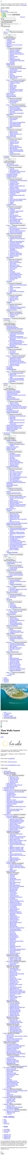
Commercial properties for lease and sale (16, 395)
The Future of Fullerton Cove (16, 537)
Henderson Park (13, 910)
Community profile (14, 296)
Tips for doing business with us (14, 426)
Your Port (12, 603)
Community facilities (14, 660)
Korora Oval (13, 985)
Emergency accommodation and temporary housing (17, 186)
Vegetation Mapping (11, 369)
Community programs (15, 82)
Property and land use (15, 663)
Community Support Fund (16, 242)
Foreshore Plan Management (16, 336)
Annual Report (13, 617)
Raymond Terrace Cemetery (16, 828)
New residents (10, 257)
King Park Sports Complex (16, 984)
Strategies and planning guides (14, 524)
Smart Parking (13, 72)
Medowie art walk (14, 776)
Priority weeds (13, 374)
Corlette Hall (13, 835)
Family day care (13, 131)
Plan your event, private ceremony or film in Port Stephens (18, 228)
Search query (4, 23)
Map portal (12, 674)
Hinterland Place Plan (15, 516)
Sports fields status (14, 968)
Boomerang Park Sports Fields (17, 973)
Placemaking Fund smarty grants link (18, 1066)
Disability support (14, 184)
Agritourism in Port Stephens (13, 392)
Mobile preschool (14, 132)
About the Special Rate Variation (17, 645)
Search (6, 1126)
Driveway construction (15, 456)
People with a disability (15, 287)
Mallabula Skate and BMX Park (17, 1007)
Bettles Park (12, 883)
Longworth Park (13, 921)
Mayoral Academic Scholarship (17, 246)
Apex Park (12, 877)
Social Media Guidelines (15, 630)
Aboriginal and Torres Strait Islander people (17, 1090)
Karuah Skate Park (14, 1004)
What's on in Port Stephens (16, 232)
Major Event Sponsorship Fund (17, 241)
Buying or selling (11, 449)
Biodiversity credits (11, 326)
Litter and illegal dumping (16, 147)
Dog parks (9, 43)
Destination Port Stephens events (14, 427)
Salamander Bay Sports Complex (17, 992)
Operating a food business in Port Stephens (17, 406)
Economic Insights (11, 397)
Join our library (13, 85)
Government (12, 193)
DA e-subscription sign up (16, 481)
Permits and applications (12, 412)
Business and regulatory (15, 667)
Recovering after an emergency (17, 54)
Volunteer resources (14, 353)
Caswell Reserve (13, 893)
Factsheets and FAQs (15, 364)
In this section (4, 768)
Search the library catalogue (16, 90)
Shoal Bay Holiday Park (15, 1029)
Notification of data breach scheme (18, 581)
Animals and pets (11, 39)
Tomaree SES (13, 964)
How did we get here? (15, 649)
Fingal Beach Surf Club (15, 1021)
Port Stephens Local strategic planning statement (16, 547)
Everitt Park (12, 898)
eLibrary (12, 84)
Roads (8, 105)
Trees (8, 551)
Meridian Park (13, 925)
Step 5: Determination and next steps (18, 477)
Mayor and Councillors (12, 591)
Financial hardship (14, 101)
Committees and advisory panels (14, 562)
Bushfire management (15, 59)
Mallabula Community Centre (17, 847)
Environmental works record (16, 373)
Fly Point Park (13, 906)
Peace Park (12, 931)
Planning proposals (11, 508)
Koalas (8, 355)
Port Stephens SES (14, 962)
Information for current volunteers (17, 307)
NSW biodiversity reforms (16, 340)
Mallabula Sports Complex (16, 989)
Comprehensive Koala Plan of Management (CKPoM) (17, 358)
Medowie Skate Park (14, 1008)
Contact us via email (14, 404)
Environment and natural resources (18, 191)
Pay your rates (13, 102)
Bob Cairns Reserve (14, 887)
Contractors (9, 396)
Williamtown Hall (14, 860)
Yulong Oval (13, 999)
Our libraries (12, 88)
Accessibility (7, 1129)
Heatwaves (12, 58)
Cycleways (12, 316)
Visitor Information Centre (16, 274)
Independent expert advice (16, 647)
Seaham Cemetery (14, 829)
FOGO (11, 144)
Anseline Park (13, 878)
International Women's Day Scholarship (16, 1053)
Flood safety (12, 458)
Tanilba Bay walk (14, 314)
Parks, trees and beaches (15, 664)
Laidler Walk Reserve (15, 917)
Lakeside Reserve (14, 918)
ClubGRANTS (13, 250)
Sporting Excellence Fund (16, 254)
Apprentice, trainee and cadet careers (18, 589)
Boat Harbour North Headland (17, 886)
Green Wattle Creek (14, 981)
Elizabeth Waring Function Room (17, 836)
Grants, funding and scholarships (14, 233)
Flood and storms (14, 56)
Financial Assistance (14, 252)
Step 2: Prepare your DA (15, 473)
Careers (8, 586)
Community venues (11, 204)
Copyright (6, 1132)
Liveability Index (14, 538)
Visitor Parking (13, 119)
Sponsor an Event (11, 430)
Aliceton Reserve (14, 874)
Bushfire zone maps (11, 448)
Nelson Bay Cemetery (15, 825)
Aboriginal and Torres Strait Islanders (18, 180)
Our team (9, 609)
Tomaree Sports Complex (16, 996)
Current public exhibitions (16, 637)
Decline (7, 7)
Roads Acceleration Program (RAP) (18, 106)
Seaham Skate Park (14, 1014)
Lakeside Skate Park (14, 1006)
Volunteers (9, 302)
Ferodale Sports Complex (16, 979)
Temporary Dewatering (12, 552)
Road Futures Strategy (15, 107)
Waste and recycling (11, 136)
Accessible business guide (13, 410)
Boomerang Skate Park (15, 1011)
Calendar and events (14, 141)
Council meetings (11, 563)
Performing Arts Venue (15, 172)
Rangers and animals (14, 662)
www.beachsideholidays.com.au (12, 765)
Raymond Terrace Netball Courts (17, 991)
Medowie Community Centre (16, 848)
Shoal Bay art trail (14, 782)
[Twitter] (14, 725)
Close (2, 1153)
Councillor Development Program (18, 595)
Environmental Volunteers (16, 308)
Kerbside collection (14, 145)
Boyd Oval (12, 976)
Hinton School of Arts (15, 839)
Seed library (12, 92)
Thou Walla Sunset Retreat (16, 1031)
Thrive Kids (9, 127)
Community (6, 156)
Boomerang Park (14, 889)
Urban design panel (14, 479)
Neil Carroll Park (14, 926)
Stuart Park (12, 943)
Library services (13, 267)
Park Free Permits (14, 118)
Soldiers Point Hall (14, 857)
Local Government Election (16, 573)
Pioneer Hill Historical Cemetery (17, 827)
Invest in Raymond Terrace (13, 399)
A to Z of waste (13, 140)
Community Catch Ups (12, 175)
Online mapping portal (15, 461)
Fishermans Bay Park (15, 902)
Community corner (14, 212)
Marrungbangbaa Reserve (16, 922)
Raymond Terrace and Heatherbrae (18, 504)
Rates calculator (13, 646)
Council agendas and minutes (16, 567)
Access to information (15, 580)
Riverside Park (13, 934)
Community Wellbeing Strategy (17, 532)
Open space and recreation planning (18, 544)
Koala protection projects (15, 360)
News (8, 598)
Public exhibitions (11, 633)
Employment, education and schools (18, 189)
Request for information (15, 670)
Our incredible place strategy (16, 545)
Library (8, 80)
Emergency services (14, 188)
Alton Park (12, 875)
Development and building (16, 659)
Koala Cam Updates (14, 365)
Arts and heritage (14, 181)
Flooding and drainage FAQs (16, 490)
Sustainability (10, 368)
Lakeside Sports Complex (16, 987)
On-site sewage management (16, 462)
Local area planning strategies (14, 492)
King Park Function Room (16, 843)
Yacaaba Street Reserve (15, 950)
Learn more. (24, 5)
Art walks (12, 168)
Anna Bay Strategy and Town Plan (18, 496)
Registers (12, 582)
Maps (8, 672)
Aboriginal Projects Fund (15, 237)
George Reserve (13, 907)
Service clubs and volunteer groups (18, 199)
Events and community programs (17, 668)
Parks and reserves (14, 215)
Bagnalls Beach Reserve (15, 879)
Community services (14, 183)
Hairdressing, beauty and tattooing (18, 415)
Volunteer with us (14, 305)
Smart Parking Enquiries (15, 123)
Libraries (12, 213)
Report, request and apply (16, 71)
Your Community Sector (15, 607)
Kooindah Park (13, 915)
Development (7, 432)
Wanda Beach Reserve (15, 953)
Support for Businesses (12, 393)
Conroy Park (13, 894)
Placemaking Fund (14, 256)
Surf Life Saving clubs (15, 221)
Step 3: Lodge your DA (15, 474)
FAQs (11, 120)
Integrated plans (13, 621)
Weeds (8, 371)
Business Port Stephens (12, 429)
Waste (11, 655)
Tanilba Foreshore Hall (15, 859)
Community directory (12, 176)
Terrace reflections (14, 779)
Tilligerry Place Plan (14, 517)
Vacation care (13, 135)
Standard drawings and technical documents (17, 523)
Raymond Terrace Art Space (16, 89)
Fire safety (12, 457)
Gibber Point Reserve (15, 909)
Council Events (13, 226)
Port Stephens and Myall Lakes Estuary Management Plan (17, 342)
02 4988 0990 (11, 758)
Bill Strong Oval (13, 972)
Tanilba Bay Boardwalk (15, 946)
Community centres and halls (16, 211)
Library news (13, 604)
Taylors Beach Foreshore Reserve (17, 949)
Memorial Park (13, 923)
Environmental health (15, 666)
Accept (2, 7)
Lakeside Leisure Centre (15, 957)
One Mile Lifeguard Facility (16, 1022)
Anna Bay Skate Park (15, 1003)
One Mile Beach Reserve (15, 930)
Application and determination (17, 643)
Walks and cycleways (12, 309)
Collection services (14, 143)
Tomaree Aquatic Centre (15, 960)
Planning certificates (14, 464)
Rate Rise (9, 642)
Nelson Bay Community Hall (16, 849)
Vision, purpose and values (16, 611)
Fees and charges (11, 63)
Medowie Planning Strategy (16, 502)
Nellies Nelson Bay (14, 170)
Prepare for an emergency (16, 52)
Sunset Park (12, 945)
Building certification (12, 440)
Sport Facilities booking (15, 969)
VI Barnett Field (13, 997)
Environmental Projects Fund (16, 245)
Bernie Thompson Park (15, 882)
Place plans (9, 510)
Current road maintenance (16, 109)
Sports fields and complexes (16, 219)
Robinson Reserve (14, 935)
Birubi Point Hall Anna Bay (16, 833)
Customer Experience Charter (17, 632)
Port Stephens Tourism (15, 273)
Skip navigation (4, 10)
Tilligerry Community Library (17, 866)
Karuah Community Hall (15, 841)
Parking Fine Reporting (15, 126)
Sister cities (12, 300)
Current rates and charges (16, 100)
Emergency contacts (14, 51)
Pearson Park (13, 933)
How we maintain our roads (16, 110)
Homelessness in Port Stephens (17, 291)
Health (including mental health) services (16, 806)
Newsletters (12, 271)
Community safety (11, 42)
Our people (9, 281)
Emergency (9, 46)
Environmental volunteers (13, 347)
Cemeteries (9, 40)
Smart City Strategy (14, 549)
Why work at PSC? (14, 590)
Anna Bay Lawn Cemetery (16, 819)
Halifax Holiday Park (15, 1027)
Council (5, 554)
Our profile (9, 292)
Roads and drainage (14, 658)
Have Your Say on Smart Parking (17, 122)
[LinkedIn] (14, 722)
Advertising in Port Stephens (13, 391)
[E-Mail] (14, 727)
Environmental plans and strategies (15, 328)
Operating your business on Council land (16, 408)
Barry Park (12, 881)
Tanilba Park (13, 947)
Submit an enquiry (14, 402)
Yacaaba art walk (14, 780)
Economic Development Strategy (17, 536)
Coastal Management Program (17, 332)
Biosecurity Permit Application (17, 379)
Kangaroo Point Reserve (15, 911)
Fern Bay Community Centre (16, 837)
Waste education (13, 148)
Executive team (13, 612)
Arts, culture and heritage (12, 165)
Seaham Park (13, 939)
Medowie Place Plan (14, 515)
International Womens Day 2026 (17, 1056)
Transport (12, 201)
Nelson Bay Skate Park (15, 1010)
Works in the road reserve (13, 446)
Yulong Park (12, 951)
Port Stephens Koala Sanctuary (17, 361)
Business (6, 383)
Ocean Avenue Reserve (15, 929)
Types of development (15, 478)
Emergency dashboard (15, 50)
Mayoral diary (13, 597)
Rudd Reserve (13, 938)
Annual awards (10, 163)
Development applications (16, 266)
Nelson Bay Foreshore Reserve (17, 927)
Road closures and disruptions (17, 113)
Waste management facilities (16, 149)
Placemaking (10, 409)
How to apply (13, 587)
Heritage (9, 491)
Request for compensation (16, 584)
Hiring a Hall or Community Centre (18, 840)
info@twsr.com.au (12, 761)
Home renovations (14, 460)
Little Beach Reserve (14, 919)
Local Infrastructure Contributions (18, 541)
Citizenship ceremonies (12, 174)
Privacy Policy (7, 1130)
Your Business (13, 606)
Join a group (12, 352)
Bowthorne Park (13, 890)
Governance (9, 576)
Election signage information (16, 575)
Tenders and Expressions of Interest (15, 425)
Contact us (9, 675)
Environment (7, 318)
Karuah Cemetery (14, 824)
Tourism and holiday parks (16, 223)
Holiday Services (11, 64)
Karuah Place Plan (14, 500)
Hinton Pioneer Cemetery (16, 823)
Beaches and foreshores (15, 208)
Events (11, 73)
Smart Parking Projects (15, 124)
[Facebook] (14, 724)
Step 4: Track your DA (15, 475)
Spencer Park (13, 942)
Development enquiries (15, 454)
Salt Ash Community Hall (16, 853)
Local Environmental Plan (16, 542)
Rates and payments (11, 96)
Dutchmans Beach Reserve (16, 897)
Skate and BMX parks (15, 220)
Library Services (13, 77)
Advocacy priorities (14, 619)
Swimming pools (14, 465)
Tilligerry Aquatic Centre (15, 958)
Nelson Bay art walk (14, 778)
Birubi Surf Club (13, 1019)
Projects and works (11, 94)
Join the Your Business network (14, 405)
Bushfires (12, 55)
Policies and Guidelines (12, 625)
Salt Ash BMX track (14, 1012)
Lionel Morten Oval (14, 988)
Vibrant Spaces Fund (14, 243)
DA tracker (12, 453)
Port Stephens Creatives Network (17, 171)
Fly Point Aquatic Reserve (16, 903)
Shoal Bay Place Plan (15, 521)
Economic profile (14, 298)
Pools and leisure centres (15, 216)
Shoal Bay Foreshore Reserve (17, 941)
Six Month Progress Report (16, 624)
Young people (13, 290)
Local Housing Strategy (15, 540)
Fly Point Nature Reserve (16, 905)
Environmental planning (12, 327)
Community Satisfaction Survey (17, 620)
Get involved (13, 351)
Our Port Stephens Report (16, 623)
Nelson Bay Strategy (14, 503)
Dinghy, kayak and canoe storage (14, 44)
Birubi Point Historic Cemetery (17, 820)
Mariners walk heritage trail (16, 313)
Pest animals (9, 366)
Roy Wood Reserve (14, 937)
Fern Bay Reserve (14, 899)
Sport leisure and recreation (16, 200)
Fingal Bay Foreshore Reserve (17, 901)
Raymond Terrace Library (16, 864)
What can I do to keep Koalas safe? (18, 362)
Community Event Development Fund (16, 1045)
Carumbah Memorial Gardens (17, 821)
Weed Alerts (12, 381)
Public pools (12, 418)
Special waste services (15, 153)
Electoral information (12, 569)
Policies (11, 629)
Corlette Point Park (14, 895)
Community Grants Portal (16, 253)
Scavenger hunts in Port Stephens (17, 230)
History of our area (14, 299)
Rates (11, 656)
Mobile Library (13, 86)
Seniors (11, 197)
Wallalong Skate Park (15, 1015)
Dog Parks (12, 75)
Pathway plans (10, 93)
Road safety (12, 111)
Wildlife (11, 203)
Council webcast (13, 568)
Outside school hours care (16, 134)
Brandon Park (13, 891)
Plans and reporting (11, 613)
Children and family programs (17, 81)
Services (6, 32)
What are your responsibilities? (17, 378)
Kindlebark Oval (13, 983)
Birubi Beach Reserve (15, 885)
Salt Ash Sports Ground (15, 993)
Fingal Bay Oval (13, 980)
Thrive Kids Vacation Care (16, 76)
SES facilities (13, 217)
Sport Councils (13, 971)
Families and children (15, 192)
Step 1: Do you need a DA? (16, 471)
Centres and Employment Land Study (18, 528)
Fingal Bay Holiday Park (15, 1026)
